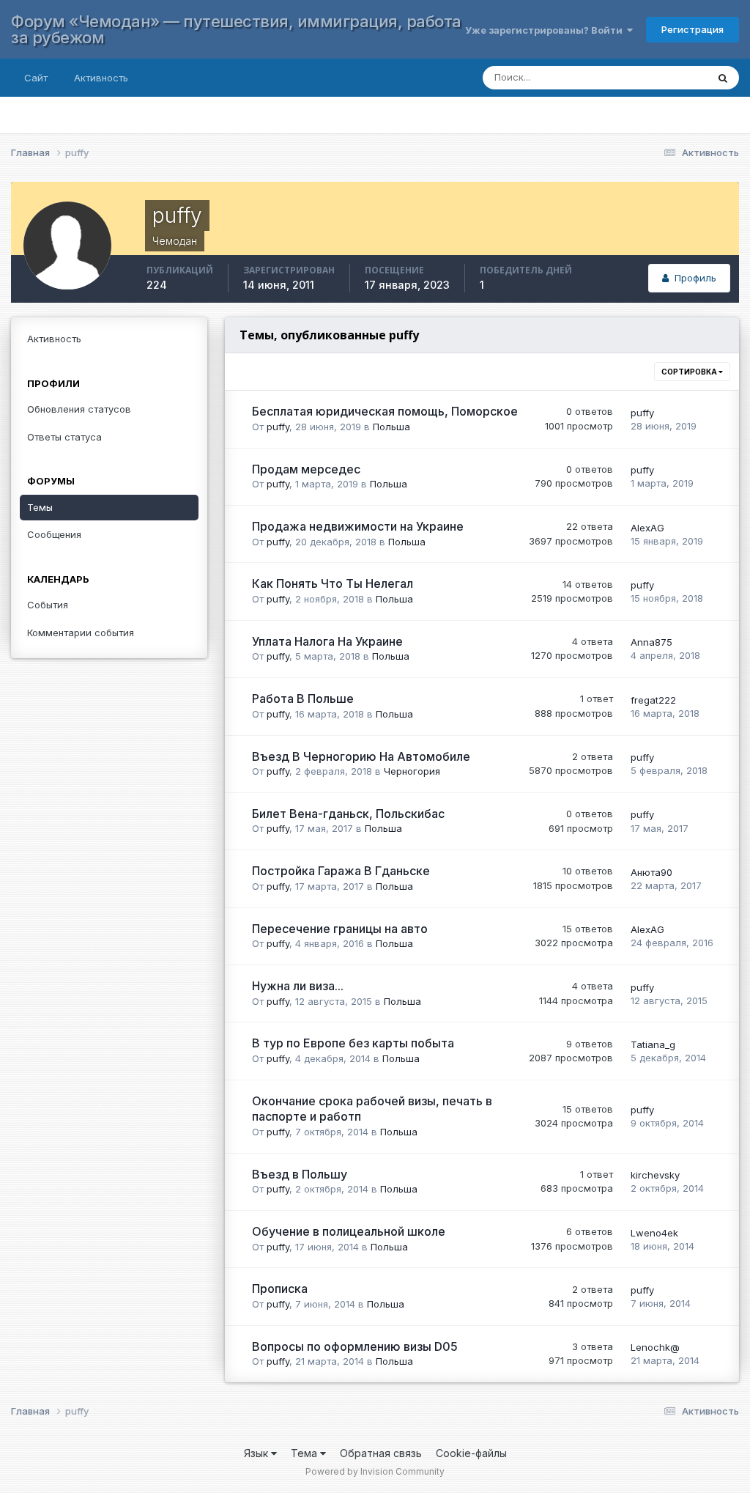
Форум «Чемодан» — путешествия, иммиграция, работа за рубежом (236, 29)
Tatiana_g (653, 1044)
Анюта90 (651, 872)
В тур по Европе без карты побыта (353, 1043)
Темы (40, 507)
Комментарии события (80, 632)
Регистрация (692, 29)
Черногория (412, 771)
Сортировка (690, 371)
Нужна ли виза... (298, 985)
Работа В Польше (303, 698)
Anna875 (651, 642)
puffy (278, 426)
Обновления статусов (79, 409)
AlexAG (647, 528)
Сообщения (54, 534)
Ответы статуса (64, 437)
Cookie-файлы (471, 1453)
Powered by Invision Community (375, 1471)
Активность (101, 78)
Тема (305, 1453)
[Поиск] (723, 77)
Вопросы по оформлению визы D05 (355, 1346)
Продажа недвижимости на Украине (358, 526)
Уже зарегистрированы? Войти (546, 30)
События (47, 605)
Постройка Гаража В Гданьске (341, 870)
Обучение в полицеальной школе (348, 1231)
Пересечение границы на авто (340, 928)
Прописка (280, 1288)
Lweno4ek (654, 1233)
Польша (391, 426)
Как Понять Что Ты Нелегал (332, 583)
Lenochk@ (655, 1347)
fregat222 (653, 700)
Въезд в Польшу (299, 1174)
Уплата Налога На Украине (327, 641)
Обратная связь (381, 1453)
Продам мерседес (306, 469)
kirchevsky (655, 1175)
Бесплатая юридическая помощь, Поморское (385, 411)
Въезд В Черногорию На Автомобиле (361, 756)
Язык (257, 1453)
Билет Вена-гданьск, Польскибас (348, 813)
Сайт (36, 78)
